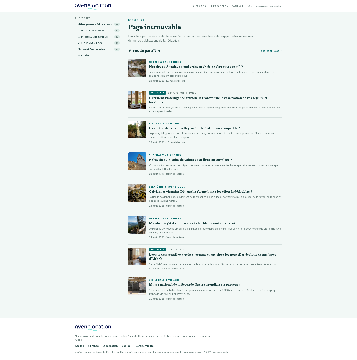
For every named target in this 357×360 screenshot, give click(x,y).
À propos (199, 6)
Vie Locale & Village (164, 123)
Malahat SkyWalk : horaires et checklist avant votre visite (193, 223)
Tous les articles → (270, 51)
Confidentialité (145, 346)
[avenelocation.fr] (93, 6)
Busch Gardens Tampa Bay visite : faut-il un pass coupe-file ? (194, 128)
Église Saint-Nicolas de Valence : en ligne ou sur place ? (190, 160)
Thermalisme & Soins (165, 155)
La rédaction (218, 6)
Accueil (79, 346)
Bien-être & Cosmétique (167, 187)
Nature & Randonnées (165, 62)
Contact (237, 6)
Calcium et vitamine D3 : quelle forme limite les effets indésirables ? (200, 191)
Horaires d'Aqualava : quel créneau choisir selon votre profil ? (196, 67)
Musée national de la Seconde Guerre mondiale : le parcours (194, 285)
